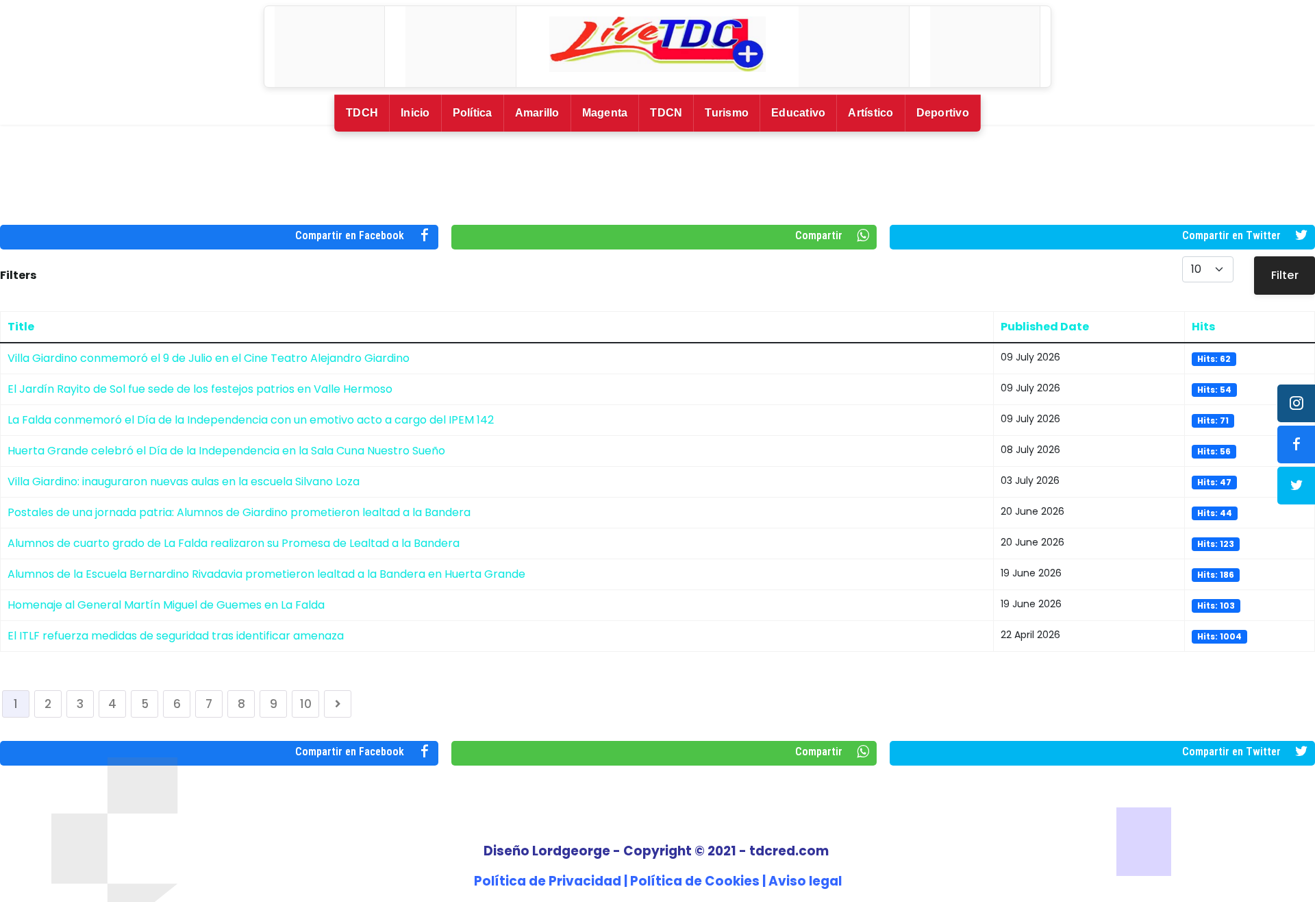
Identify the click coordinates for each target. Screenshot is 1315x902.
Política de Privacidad (547, 881)
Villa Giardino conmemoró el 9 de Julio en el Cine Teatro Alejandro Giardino (209, 358)
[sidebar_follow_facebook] (1296, 444)
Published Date (1045, 326)
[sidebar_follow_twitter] (1296, 485)
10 (306, 704)
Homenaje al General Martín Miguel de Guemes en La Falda (166, 605)
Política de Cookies (695, 881)
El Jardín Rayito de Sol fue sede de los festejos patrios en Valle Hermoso (200, 389)
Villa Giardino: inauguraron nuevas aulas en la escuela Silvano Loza (184, 481)
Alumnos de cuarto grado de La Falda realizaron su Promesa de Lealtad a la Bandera (234, 543)
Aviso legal (805, 881)
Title (21, 326)
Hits (1203, 326)
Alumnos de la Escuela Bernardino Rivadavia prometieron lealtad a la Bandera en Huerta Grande (266, 574)
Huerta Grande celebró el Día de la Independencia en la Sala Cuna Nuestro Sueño (226, 451)
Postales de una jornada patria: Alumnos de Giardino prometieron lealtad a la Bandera (239, 512)
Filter (1285, 275)
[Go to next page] (337, 704)
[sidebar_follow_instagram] (1296, 403)
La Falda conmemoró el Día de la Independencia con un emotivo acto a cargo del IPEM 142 (251, 420)
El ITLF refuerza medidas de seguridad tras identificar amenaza (176, 636)
